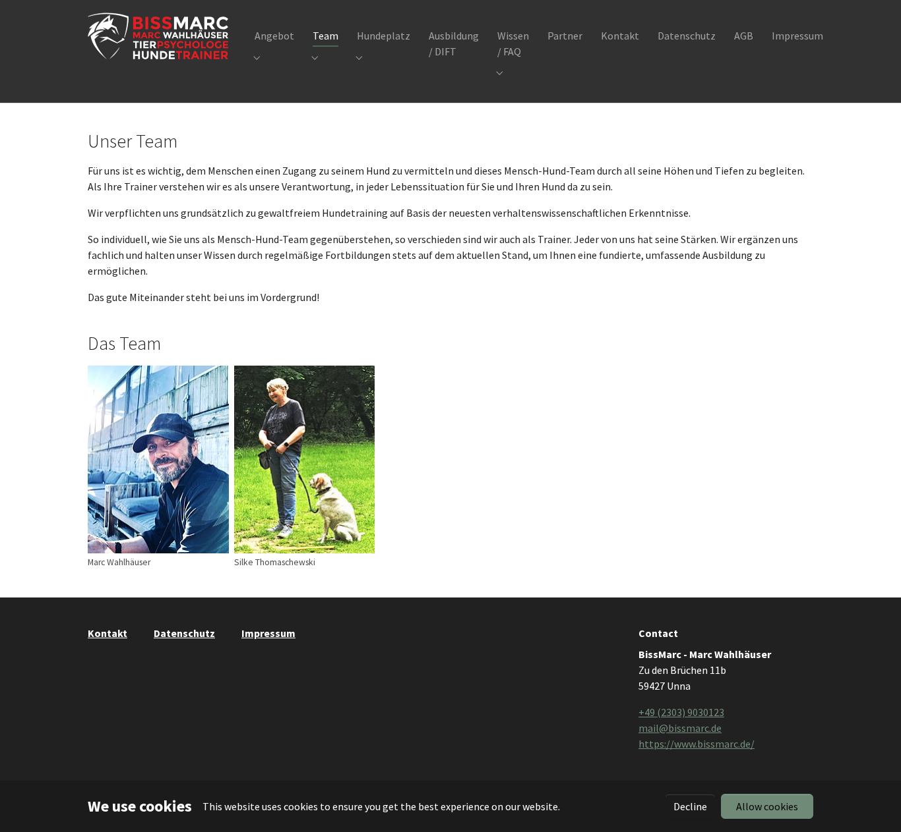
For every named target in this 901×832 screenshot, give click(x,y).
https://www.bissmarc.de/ (696, 743)
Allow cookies (767, 806)
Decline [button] (690, 806)
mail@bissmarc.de (680, 728)
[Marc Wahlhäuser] (158, 459)
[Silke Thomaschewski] (304, 459)
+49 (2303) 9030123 (681, 712)
